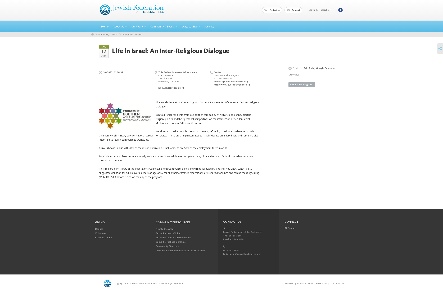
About (118, 26)
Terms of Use (338, 283)
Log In (312, 9)
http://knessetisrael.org (171, 87)
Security (209, 26)
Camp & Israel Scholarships (171, 241)
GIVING (100, 222)
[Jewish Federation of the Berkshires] (132, 10)
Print (295, 68)
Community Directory (167, 246)
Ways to (189, 26)
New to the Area (165, 228)
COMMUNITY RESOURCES (173, 222)
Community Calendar (132, 34)
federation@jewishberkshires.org (241, 253)
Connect (295, 10)
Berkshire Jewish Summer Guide (173, 237)
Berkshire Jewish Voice (168, 233)
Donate (99, 228)
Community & (162, 26)
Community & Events (108, 34)
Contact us (274, 10)
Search (324, 9)
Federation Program (301, 84)
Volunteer (100, 233)
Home (105, 26)
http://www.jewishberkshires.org (232, 84)
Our (137, 26)
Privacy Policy (322, 283)
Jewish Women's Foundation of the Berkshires (180, 250)
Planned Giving (103, 237)
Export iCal (294, 74)
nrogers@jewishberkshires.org (231, 81)
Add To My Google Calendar (319, 68)
